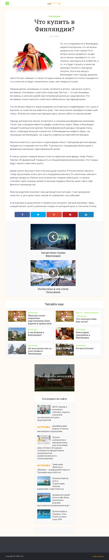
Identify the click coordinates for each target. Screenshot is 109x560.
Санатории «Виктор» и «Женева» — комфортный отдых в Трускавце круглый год (53, 468)
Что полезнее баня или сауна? (86, 320)
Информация (98, 556)
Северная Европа (91, 312)
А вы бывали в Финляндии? (36, 333)
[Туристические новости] (54, 3)
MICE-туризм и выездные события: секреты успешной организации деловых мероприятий (53, 413)
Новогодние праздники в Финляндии (83, 335)
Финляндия (54, 16)
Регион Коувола (84, 348)
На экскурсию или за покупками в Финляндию (39, 351)
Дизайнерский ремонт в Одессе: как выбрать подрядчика (53, 429)
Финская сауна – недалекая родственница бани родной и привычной (40, 319)
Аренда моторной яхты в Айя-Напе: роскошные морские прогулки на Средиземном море (53, 500)
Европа (79, 312)
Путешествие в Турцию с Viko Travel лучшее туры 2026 (59, 515)
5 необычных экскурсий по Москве (54, 377)
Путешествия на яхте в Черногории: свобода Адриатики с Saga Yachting (52, 483)
